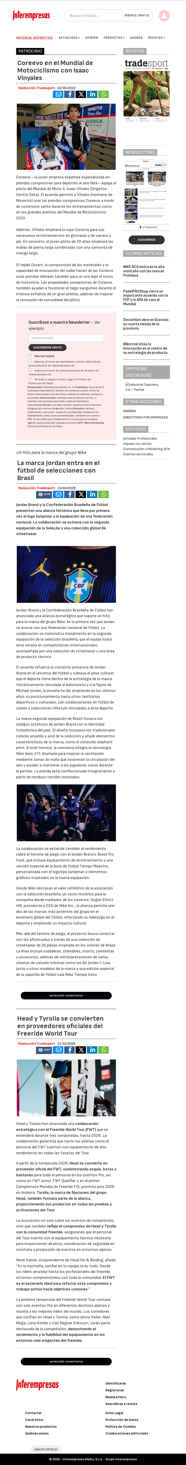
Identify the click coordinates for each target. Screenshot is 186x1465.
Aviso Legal (66, 379)
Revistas (155, 38)
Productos (113, 38)
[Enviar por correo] (58, 94)
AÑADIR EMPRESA (46, 1449)
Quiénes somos (37, 1433)
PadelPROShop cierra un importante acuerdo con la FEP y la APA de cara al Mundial (145, 297)
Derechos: (79, 408)
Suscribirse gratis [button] (133, 15)
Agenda (136, 38)
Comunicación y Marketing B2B (146, 449)
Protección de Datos (121, 1420)
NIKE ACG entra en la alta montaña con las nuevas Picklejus (144, 271)
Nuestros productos (40, 1427)
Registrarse (114, 1390)
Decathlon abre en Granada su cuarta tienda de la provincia (146, 324)
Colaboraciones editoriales (126, 1433)
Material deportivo (34, 38)
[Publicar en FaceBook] (69, 94)
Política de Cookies (120, 1427)
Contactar (33, 1413)
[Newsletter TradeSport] (146, 191)
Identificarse (115, 1383)
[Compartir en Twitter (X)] (81, 94)
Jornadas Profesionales (140, 438)
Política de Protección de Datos (45, 426)
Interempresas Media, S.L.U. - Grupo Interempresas (100, 1459)
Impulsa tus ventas (137, 444)
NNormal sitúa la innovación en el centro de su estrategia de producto (145, 348)
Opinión (91, 38)
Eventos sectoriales (138, 454)
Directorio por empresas (145, 417)
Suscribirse (146, 240)
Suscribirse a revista (121, 1404)
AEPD (80, 422)
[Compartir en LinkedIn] (92, 94)
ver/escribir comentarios (66, 995)
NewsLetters (115, 1397)
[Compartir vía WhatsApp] (103, 94)
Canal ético (34, 1420)
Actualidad (68, 38)
